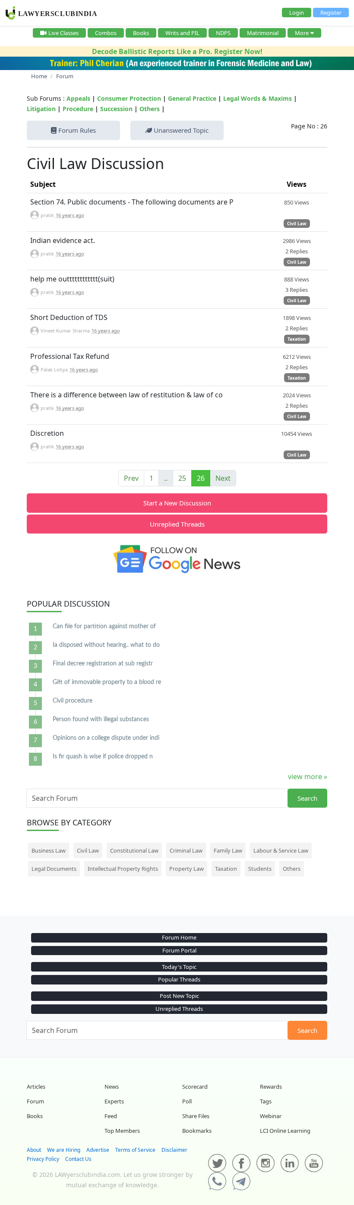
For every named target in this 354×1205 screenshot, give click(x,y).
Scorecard (195, 1086)
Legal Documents (54, 869)
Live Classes (63, 33)
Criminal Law (186, 850)
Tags (266, 1101)
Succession (116, 109)
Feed (110, 1116)
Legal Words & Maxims (257, 98)
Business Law (49, 850)
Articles (36, 1086)
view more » (307, 776)
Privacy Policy (43, 1159)
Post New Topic (179, 996)
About (34, 1150)
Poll (187, 1101)
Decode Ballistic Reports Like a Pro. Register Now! (177, 51)
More (302, 33)
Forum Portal (179, 950)
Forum (35, 1101)
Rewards (271, 1086)
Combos (106, 33)
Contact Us (78, 1159)
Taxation (297, 339)
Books (141, 33)
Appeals (78, 98)
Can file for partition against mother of (104, 626)
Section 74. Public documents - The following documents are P (132, 202)
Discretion (47, 433)
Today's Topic (179, 967)
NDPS (223, 33)
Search (307, 798)
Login (296, 12)
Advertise (97, 1150)
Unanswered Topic (180, 130)
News (111, 1086)
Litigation (41, 109)
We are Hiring (63, 1150)
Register (330, 12)
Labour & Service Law (280, 850)
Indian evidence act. (62, 240)
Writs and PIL (182, 33)
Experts (114, 1101)
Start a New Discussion (177, 503)
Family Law (228, 850)
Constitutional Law (134, 850)
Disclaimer (174, 1150)
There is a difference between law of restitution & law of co (126, 395)
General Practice (192, 98)
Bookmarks (197, 1131)
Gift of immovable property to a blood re (107, 682)
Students (260, 869)
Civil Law (297, 224)
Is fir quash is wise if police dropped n (103, 757)
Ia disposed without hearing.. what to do (106, 645)
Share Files (195, 1116)
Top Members (122, 1131)
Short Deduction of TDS (68, 317)
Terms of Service (135, 1150)
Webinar (270, 1116)
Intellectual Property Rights (123, 869)
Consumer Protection (129, 98)
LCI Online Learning (285, 1131)
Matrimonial (262, 33)
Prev (131, 478)
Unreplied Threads (177, 524)
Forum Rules (76, 130)
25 (182, 478)
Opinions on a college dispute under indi (106, 738)
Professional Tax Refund (69, 356)
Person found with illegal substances (101, 719)
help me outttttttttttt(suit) (72, 279)
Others (149, 109)
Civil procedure (72, 701)
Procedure (78, 109)
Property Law (186, 869)
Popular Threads (179, 979)
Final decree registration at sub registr (103, 664)
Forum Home (179, 937)
